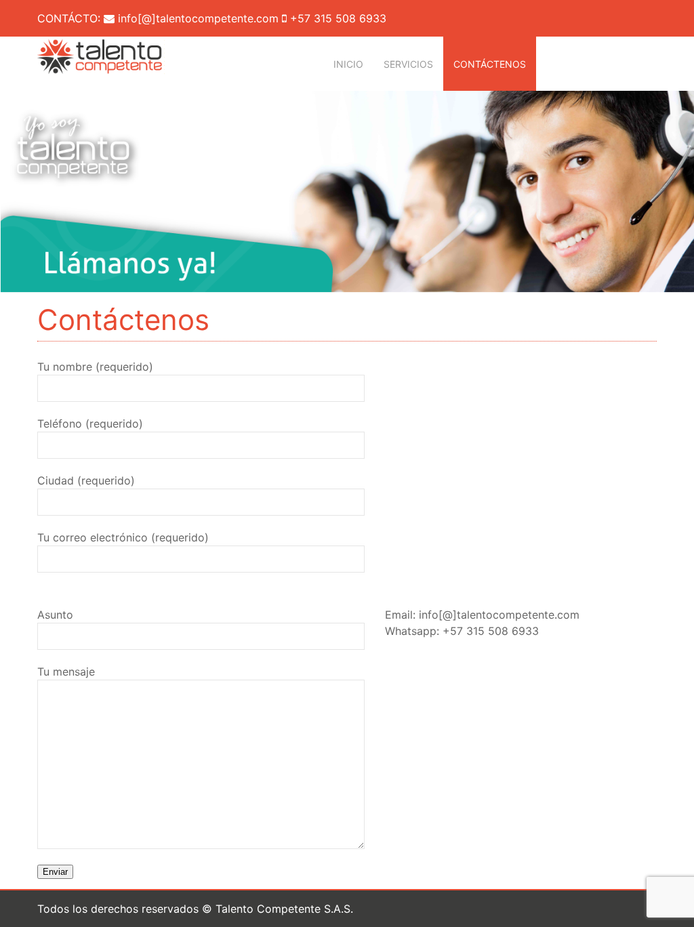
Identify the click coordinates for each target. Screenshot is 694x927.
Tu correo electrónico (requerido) (123, 537)
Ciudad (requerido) (86, 480)
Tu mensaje (66, 671)
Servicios (408, 64)
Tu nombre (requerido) (95, 366)
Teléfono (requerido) (90, 423)
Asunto (55, 614)
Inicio (348, 64)
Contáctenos (489, 64)
